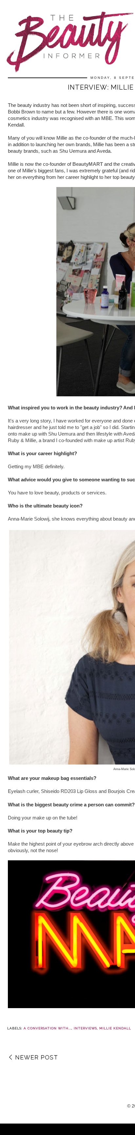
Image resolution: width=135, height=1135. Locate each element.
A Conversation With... (47, 1028)
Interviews (85, 1028)
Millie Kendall (115, 1028)
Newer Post (36, 1057)
